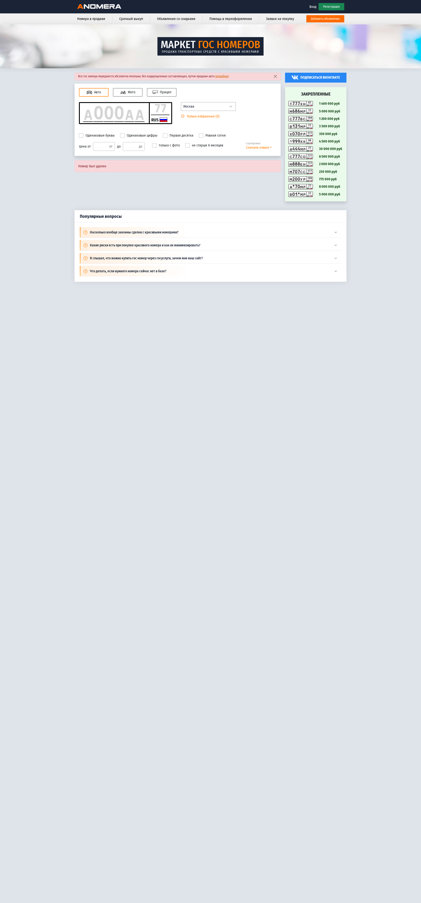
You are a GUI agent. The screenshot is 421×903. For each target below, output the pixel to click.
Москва (188, 106)
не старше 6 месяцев (207, 145)
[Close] (275, 76)
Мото (131, 92)
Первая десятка (181, 135)
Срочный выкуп (131, 19)
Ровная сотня (215, 135)
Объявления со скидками (176, 19)
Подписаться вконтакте (320, 77)
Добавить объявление (325, 19)
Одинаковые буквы (100, 135)
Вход (312, 7)
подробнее (222, 76)
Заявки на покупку (280, 19)
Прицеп (165, 92)
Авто (97, 92)
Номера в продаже (91, 19)
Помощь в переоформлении (230, 19)
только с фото (169, 145)
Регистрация (331, 7)
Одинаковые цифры (142, 135)
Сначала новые (257, 147)
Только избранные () (202, 116)
